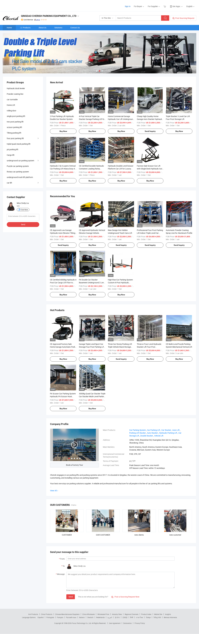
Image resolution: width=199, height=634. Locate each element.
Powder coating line (15, 94)
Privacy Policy (140, 623)
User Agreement (114, 623)
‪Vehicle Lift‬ (158, 435)
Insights (168, 614)
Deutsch (90, 617)
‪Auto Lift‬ (176, 430)
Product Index (146, 614)
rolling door (11, 110)
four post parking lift (15, 138)
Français (60, 617)
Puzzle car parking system (18, 166)
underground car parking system (20, 160)
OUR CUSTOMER (103, 535)
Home (9, 27)
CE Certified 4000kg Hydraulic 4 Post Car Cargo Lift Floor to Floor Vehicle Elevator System (63, 282)
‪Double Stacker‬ (146, 435)
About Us (42, 27)
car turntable (12, 99)
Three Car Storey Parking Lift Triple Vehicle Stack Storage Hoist (120, 347)
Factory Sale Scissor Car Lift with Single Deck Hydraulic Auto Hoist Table (150, 169)
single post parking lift (16, 116)
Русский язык (71, 617)
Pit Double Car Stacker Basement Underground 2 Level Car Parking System (92, 282)
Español (41, 617)
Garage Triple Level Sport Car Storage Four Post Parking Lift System (91, 347)
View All (53, 490)
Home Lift (11, 105)
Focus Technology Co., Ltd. (82, 623)
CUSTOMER (67, 535)
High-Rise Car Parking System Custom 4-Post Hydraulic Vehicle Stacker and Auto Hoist (121, 282)
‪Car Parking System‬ (137, 430)
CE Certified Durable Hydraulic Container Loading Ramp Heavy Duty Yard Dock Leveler (91, 169)
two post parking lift (15, 121)
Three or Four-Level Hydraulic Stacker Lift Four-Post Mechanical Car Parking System (150, 347)
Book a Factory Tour (74, 465)
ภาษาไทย (139, 617)
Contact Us (75, 27)
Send (70, 596)
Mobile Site (158, 614)
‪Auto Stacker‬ (152, 433)
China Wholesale (88, 614)
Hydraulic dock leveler (16, 88)
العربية (109, 617)
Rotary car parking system (18, 171)
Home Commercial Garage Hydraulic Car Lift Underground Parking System (121, 119)
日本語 (125, 617)
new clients (139, 535)
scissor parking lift (14, 127)
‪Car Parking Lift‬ (153, 430)
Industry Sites (117, 614)
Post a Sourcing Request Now (125, 596)
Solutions (58, 27)
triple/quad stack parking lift (18, 144)
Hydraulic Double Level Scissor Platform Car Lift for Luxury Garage (120, 169)
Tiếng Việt (157, 617)
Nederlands (100, 617)
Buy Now (63, 131)
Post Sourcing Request (184, 18)
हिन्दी (131, 617)
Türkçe (148, 617)
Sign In (128, 6)
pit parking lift (12, 149)
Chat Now (24, 210)
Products (26, 27)
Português (50, 617)
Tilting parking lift (14, 132)
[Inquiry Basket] (165, 6)
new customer (175, 535)
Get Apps (176, 6)
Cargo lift (10, 155)
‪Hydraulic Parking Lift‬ (168, 433)
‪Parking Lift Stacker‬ (137, 433)
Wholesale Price (103, 614)
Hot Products (33, 614)
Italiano (82, 617)
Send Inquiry (150, 131)
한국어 (117, 617)
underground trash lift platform (20, 177)
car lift (9, 182)
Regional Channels (131, 614)
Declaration (127, 623)
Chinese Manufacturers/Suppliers (67, 614)
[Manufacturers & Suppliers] (20, 5)
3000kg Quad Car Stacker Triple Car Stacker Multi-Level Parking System (92, 396)
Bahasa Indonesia (170, 617)
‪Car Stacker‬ (166, 430)
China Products (46, 614)
